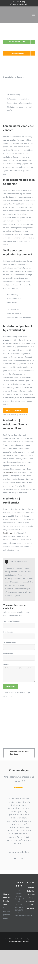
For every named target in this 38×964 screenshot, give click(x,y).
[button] (19, 753)
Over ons (30, 888)
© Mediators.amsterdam (12, 939)
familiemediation (9, 533)
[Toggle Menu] (33, 14)
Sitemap (23, 939)
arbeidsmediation (10, 472)
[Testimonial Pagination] (15, 858)
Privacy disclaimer (23, 941)
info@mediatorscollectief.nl (19, 4)
